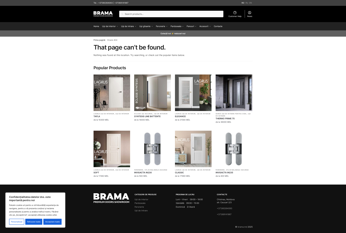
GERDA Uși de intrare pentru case (231, 114)
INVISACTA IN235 (224, 172)
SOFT (96, 172)
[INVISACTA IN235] (234, 149)
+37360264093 (105, 3)
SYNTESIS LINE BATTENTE (147, 116)
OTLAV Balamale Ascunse (156, 170)
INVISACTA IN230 (143, 172)
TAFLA (97, 116)
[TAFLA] (112, 93)
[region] (35, 210)
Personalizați (16, 222)
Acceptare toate (52, 222)
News (249, 16)
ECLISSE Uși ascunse (143, 114)
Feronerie (138, 170)
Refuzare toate (33, 222)
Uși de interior (122, 114)
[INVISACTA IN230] (152, 149)
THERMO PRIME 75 (225, 118)
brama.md (242, 227)
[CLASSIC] (193, 149)
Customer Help (235, 16)
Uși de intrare (141, 210)
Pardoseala (140, 203)
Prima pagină (99, 40)
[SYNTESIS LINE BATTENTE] (152, 93)
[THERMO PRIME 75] (234, 93)
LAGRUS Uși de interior (104, 114)
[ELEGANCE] (193, 93)
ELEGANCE (180, 116)
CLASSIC (179, 172)
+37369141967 (121, 3)
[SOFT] (112, 149)
